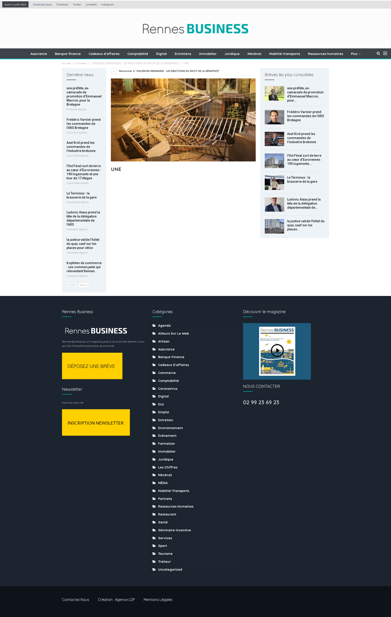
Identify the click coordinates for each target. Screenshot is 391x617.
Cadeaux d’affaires (104, 54)
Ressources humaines (325, 54)
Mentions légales (158, 599)
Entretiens (183, 54)
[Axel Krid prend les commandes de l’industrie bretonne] (274, 139)
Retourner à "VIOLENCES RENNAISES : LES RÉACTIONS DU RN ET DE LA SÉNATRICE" (169, 71)
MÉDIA (163, 483)
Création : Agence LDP (116, 599)
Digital (161, 54)
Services (165, 538)
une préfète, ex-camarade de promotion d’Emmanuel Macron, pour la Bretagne (84, 96)
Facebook (62, 4)
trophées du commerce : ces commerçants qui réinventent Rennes (84, 267)
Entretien (165, 420)
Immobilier (208, 54)
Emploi (163, 412)
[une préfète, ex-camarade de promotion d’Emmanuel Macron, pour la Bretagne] (274, 93)
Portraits (165, 499)
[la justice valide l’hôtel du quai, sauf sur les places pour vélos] (274, 226)
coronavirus (167, 389)
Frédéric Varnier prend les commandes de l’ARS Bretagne (305, 116)
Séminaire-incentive (174, 530)
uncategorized (170, 569)
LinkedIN (91, 4)
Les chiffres (167, 467)
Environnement (170, 428)
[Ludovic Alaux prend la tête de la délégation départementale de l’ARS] (274, 204)
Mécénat (254, 54)
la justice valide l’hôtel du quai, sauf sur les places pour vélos (83, 244)
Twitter (77, 4)
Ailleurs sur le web (173, 333)
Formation (166, 444)
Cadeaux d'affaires (173, 365)
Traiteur (164, 562)
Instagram (107, 4)
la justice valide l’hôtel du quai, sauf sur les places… (305, 225)
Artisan (163, 341)
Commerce (167, 373)
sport (162, 546)
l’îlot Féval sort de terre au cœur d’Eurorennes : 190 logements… (304, 159)
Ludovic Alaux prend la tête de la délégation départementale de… (304, 203)
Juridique (232, 54)
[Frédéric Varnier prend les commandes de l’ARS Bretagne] (274, 117)
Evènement (167, 436)
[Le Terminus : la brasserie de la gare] (274, 182)
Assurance (39, 54)
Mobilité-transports (284, 54)
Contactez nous (42, 4)
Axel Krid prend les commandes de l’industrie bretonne (301, 138)
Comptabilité (137, 54)
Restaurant (167, 514)
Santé (163, 522)
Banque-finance (68, 54)
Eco (161, 404)
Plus (354, 54)
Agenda (164, 326)
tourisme (165, 554)
